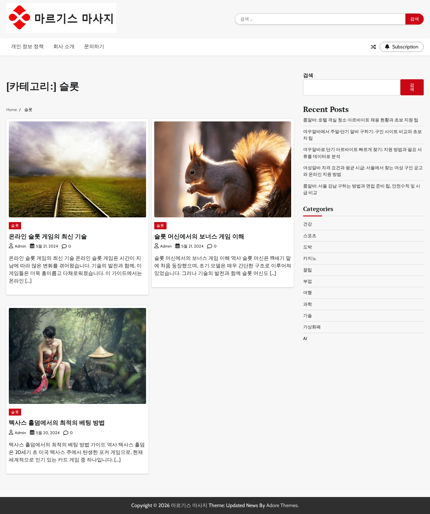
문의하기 (94, 46)
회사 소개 (64, 46)
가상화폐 (312, 327)
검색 (308, 75)
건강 (307, 224)
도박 (307, 247)
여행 (307, 292)
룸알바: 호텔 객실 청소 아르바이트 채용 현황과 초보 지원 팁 (360, 120)
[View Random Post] (373, 47)
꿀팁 (307, 270)
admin (20, 246)
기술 (307, 315)
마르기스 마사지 (189, 505)
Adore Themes (282, 505)
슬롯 (15, 225)
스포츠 (309, 235)
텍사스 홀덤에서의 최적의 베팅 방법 (57, 422)
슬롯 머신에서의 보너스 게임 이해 (199, 236)
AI (305, 338)
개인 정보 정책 (27, 46)
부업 (307, 281)
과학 (307, 304)
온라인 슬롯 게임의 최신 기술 (48, 236)
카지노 (309, 258)
